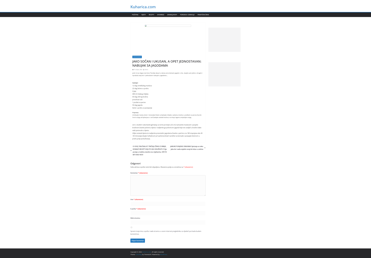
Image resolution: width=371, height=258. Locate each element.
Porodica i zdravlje (187, 15)
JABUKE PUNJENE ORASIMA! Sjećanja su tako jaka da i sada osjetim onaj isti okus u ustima (186, 147)
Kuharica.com (143, 6)
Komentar (139, 173)
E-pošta (138, 209)
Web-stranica (135, 218)
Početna (135, 15)
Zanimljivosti (172, 15)
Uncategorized (137, 57)
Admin (146, 69)
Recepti (151, 15)
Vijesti (143, 15)
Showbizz (160, 15)
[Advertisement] (224, 40)
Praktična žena (203, 15)
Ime (136, 199)
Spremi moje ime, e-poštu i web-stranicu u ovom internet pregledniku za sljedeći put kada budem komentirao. (165, 232)
